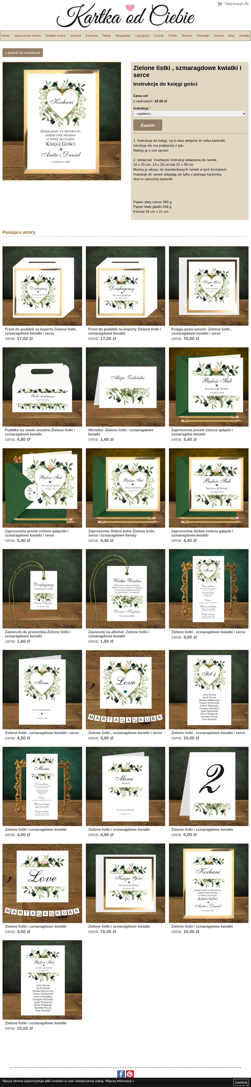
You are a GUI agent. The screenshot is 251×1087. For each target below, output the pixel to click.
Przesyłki (203, 35)
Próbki (172, 35)
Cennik (158, 35)
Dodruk (219, 35)
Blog (231, 35)
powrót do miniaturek (24, 53)
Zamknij (241, 1082)
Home (5, 35)
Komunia (92, 35)
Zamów (148, 125)
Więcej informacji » (120, 1081)
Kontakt (244, 35)
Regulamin (123, 35)
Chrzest (76, 35)
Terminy (187, 35)
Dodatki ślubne (56, 35)
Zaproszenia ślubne (27, 35)
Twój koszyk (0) (237, 4)
